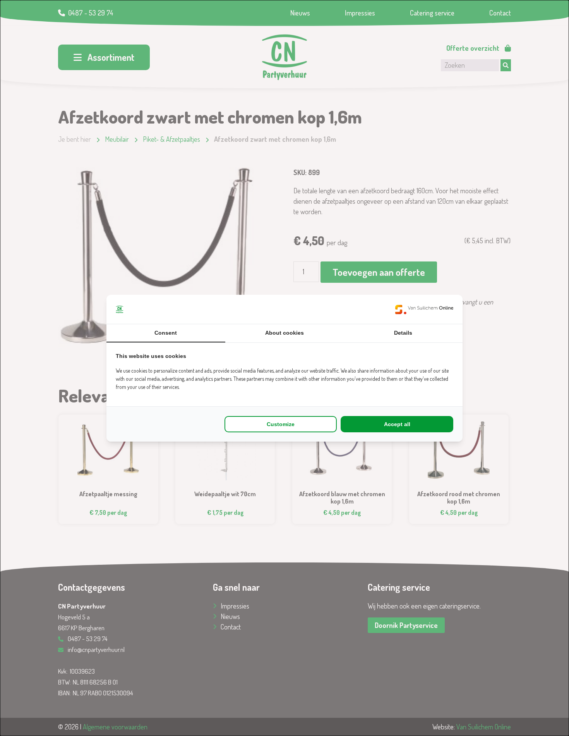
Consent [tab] (165, 333)
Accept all (397, 424)
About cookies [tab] (284, 333)
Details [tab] (403, 333)
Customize (281, 424)
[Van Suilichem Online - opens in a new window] (424, 309)
